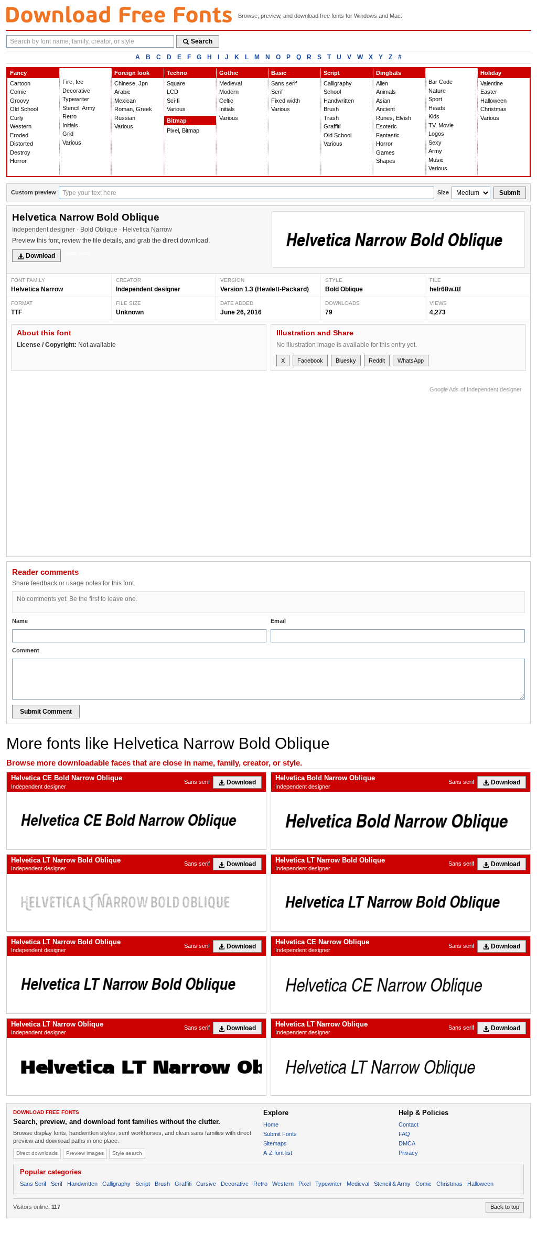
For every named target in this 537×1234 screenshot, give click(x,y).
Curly (17, 118)
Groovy (19, 100)
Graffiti (332, 126)
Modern (229, 92)
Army (435, 151)
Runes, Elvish (393, 118)
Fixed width (285, 100)
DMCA (407, 1143)
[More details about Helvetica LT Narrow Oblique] (136, 1066)
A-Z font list (277, 1153)
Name (20, 621)
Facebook (310, 360)
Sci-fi (173, 100)
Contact (408, 1124)
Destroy (20, 152)
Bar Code (440, 82)
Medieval (230, 83)
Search (201, 41)
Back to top (504, 1207)
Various (71, 142)
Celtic (226, 100)
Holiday (490, 73)
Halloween (493, 100)
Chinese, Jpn (131, 83)
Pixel (304, 1184)
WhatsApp (411, 360)
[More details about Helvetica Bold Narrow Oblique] (400, 820)
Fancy (18, 73)
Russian (124, 118)
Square (176, 83)
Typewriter (75, 99)
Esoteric (386, 126)
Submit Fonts (280, 1134)
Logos (436, 133)
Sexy (435, 142)
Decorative (76, 91)
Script (332, 73)
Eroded (19, 135)
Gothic (228, 73)
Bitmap (177, 120)
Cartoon (20, 83)
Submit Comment (46, 711)
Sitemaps (275, 1143)
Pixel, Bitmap (183, 130)
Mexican (125, 100)
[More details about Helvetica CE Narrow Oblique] (400, 984)
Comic (18, 92)
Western (20, 126)
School (332, 92)
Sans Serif (33, 1184)
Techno (177, 73)
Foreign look (131, 73)
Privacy (408, 1153)
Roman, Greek (133, 109)
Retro (69, 116)
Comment (25, 650)
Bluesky (346, 360)
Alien (382, 83)
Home (270, 1124)
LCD (172, 92)
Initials (70, 125)
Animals (386, 92)
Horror (18, 161)
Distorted (21, 143)
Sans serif (284, 83)
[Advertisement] (331, 469)
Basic (278, 73)
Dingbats (388, 73)
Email (278, 621)
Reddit (377, 360)
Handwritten (339, 100)
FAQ (404, 1134)
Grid (67, 133)
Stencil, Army (78, 108)
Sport (435, 99)
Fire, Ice (72, 82)
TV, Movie (441, 125)
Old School (24, 109)
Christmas (493, 109)
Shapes (385, 161)
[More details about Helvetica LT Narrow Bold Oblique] (136, 902)
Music (436, 160)
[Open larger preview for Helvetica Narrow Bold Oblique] (398, 240)
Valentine (491, 83)
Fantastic (388, 135)
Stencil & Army (392, 1184)
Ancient (385, 109)
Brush (331, 109)
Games (385, 152)
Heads (436, 108)
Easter (488, 92)
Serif (277, 92)
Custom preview (33, 192)
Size (443, 192)
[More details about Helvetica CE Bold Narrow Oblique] (136, 820)
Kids (433, 116)
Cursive (206, 1184)
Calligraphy (338, 83)
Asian (383, 100)
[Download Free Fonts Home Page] (119, 14)
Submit (509, 192)
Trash (331, 118)
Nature (437, 91)
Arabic (122, 92)
